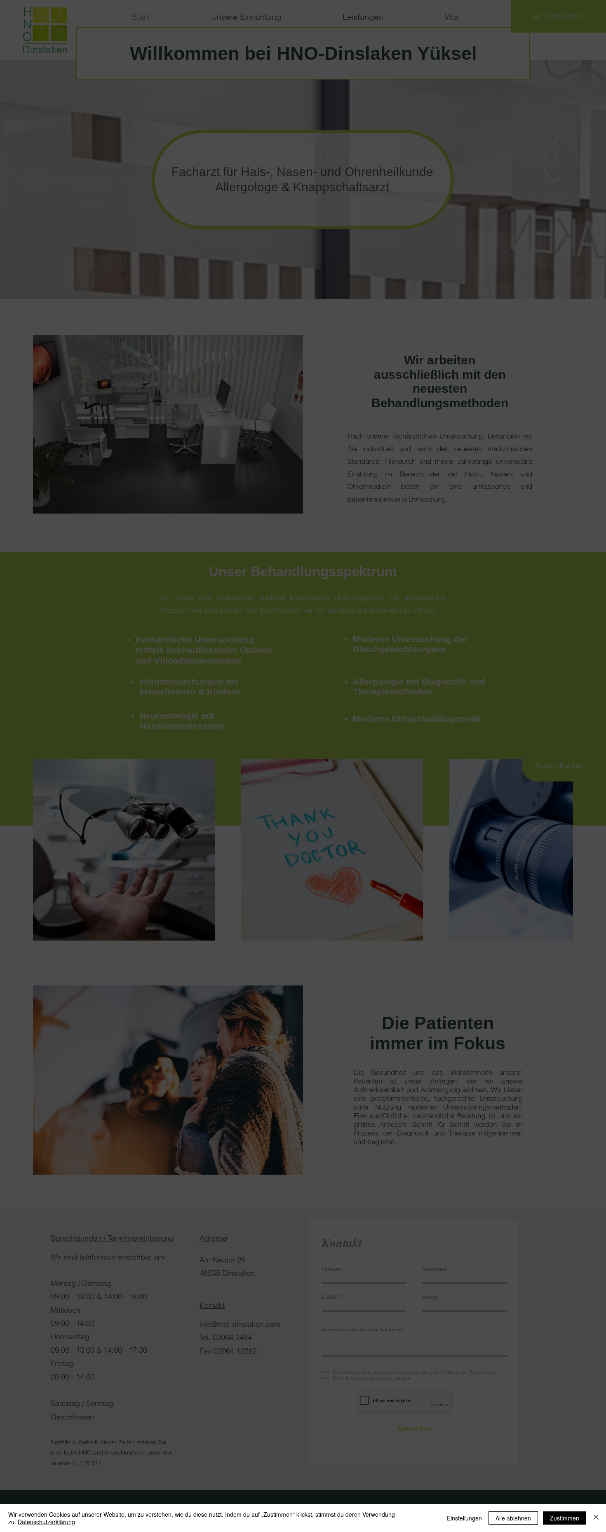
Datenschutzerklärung (46, 1522)
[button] (419, 680)
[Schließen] (596, 1518)
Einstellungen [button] (464, 1518)
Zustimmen (564, 1518)
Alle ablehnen (513, 1518)
